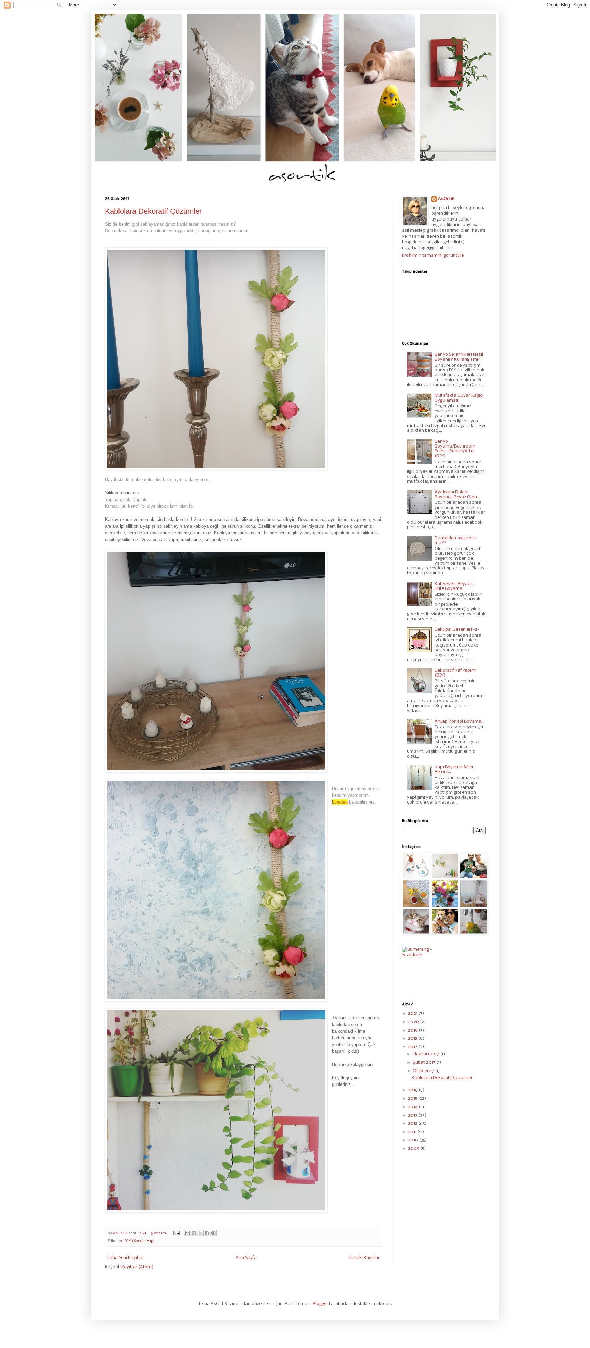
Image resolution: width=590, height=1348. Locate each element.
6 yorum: (159, 1233)
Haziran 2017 (426, 1054)
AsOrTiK (446, 199)
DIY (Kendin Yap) (139, 1241)
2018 (413, 1038)
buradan (340, 802)
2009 (414, 1148)
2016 (413, 1090)
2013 (413, 1115)
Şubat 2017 (424, 1062)
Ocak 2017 (424, 1071)
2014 (413, 1107)
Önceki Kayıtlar (364, 1257)
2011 (412, 1132)
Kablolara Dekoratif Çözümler (153, 211)
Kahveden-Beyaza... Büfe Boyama (455, 586)
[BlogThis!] (194, 1233)
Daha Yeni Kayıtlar (125, 1257)
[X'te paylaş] (200, 1233)
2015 (413, 1098)
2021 (413, 1013)
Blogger (320, 1304)
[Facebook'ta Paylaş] (206, 1233)
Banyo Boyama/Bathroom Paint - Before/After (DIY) (455, 448)
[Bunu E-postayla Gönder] (187, 1233)
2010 (413, 1140)
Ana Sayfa (246, 1257)
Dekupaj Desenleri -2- (457, 629)
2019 (413, 1030)
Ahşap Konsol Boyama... (459, 721)
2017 (413, 1047)
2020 (414, 1022)
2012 (413, 1123)
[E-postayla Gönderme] (176, 1233)
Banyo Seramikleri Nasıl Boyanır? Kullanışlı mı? (459, 356)
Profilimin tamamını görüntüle (433, 255)
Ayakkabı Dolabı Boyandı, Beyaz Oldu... (457, 494)
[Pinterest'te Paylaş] (213, 1233)
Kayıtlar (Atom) (137, 1267)
